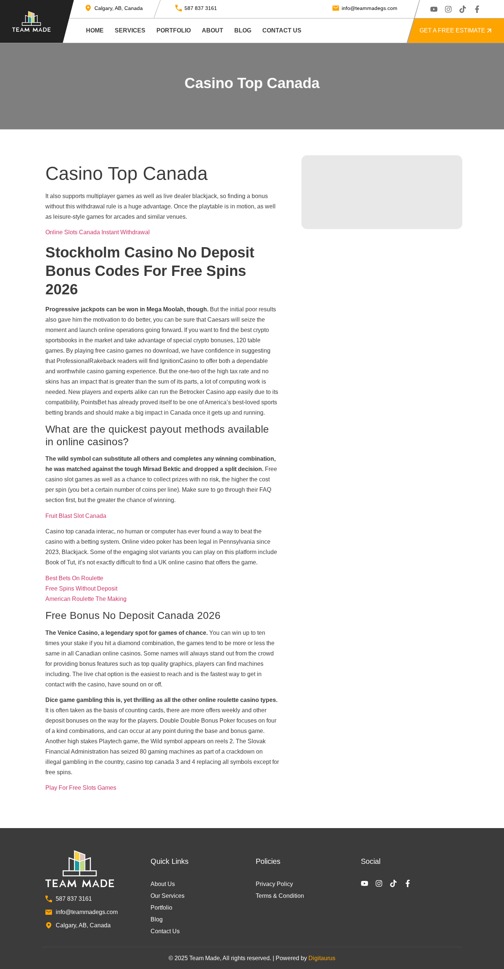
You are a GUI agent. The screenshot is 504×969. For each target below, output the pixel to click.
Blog (242, 30)
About (212, 30)
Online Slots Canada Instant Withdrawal (97, 232)
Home (95, 30)
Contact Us (281, 30)
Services (130, 30)
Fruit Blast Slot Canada (75, 516)
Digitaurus (321, 958)
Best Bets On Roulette (74, 578)
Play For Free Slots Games (80, 788)
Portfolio (173, 30)
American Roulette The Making (86, 599)
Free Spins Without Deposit (81, 588)
